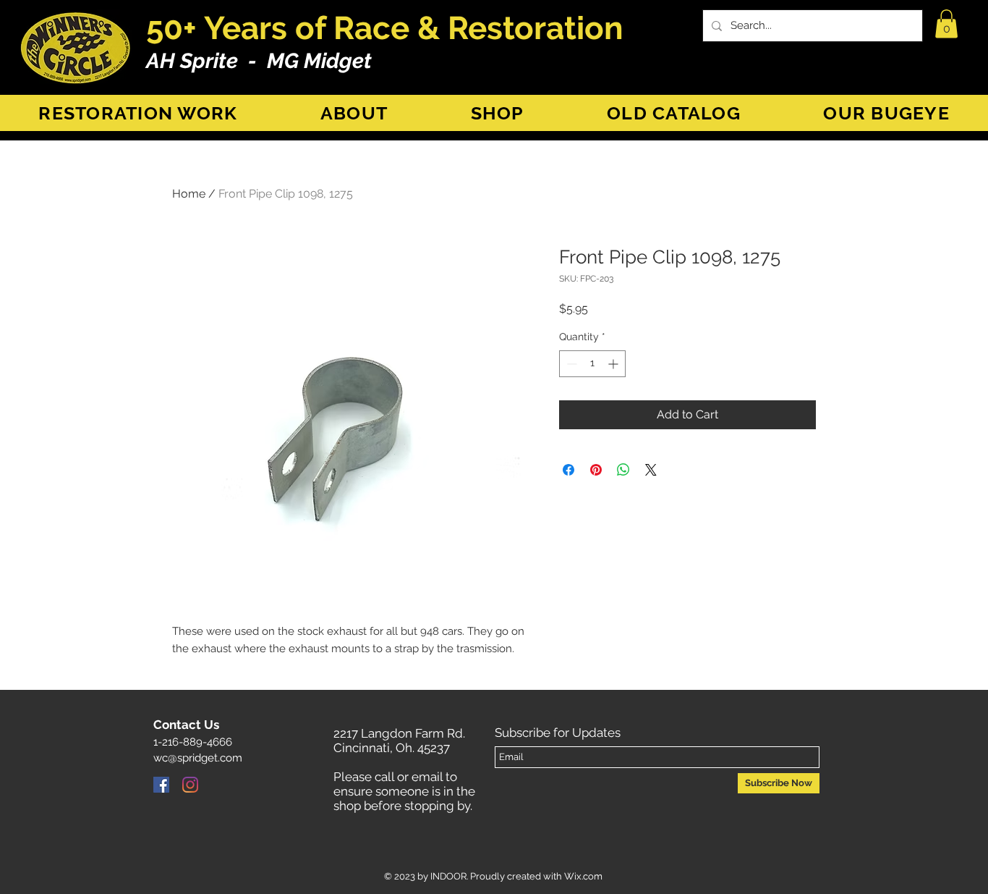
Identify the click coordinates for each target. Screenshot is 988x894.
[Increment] (614, 363)
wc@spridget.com (197, 757)
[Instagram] (190, 785)
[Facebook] (161, 785)
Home (188, 194)
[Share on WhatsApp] (623, 469)
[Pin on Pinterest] (596, 469)
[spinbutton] (592, 363)
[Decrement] (570, 363)
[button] (946, 23)
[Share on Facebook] (568, 469)
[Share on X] (651, 469)
